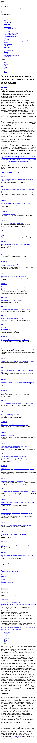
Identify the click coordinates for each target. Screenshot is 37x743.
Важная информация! (10, 36)
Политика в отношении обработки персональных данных (18, 627)
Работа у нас (7, 17)
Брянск (6, 64)
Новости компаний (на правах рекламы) (16, 41)
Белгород (7, 62)
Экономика (7, 56)
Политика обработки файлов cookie (11, 629)
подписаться (4, 599)
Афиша (6, 20)
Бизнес (6, 52)
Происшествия (8, 38)
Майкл (3, 578)
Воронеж (6, 65)
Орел (5, 70)
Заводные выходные (10, 28)
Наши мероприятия (10, 34)
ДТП (5, 30)
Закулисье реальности (7, 581)
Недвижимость (8, 50)
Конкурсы (7, 24)
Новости (6, 19)
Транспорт (7, 47)
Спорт (6, 45)
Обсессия (3, 575)
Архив (6, 53)
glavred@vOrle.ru (16, 736)
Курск (6, 67)
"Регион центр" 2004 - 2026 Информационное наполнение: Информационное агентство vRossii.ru (18, 604)
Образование (8, 44)
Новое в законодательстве (11, 55)
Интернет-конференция (11, 33)
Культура (6, 42)
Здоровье (6, 39)
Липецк (6, 69)
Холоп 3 (3, 585)
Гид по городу (8, 22)
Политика (7, 49)
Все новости (7, 27)
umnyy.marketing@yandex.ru (9, 738)
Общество (7, 31)
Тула (5, 72)
